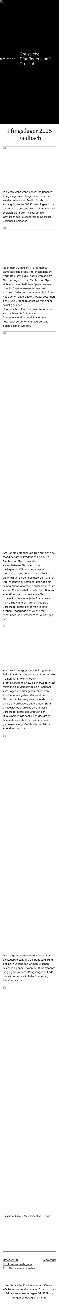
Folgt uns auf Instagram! (18, 1264)
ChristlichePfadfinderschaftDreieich (35, 59)
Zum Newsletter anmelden (19, 1268)
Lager (48, 1216)
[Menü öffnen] (56, 59)
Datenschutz (10, 1259)
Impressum (49, 1259)
